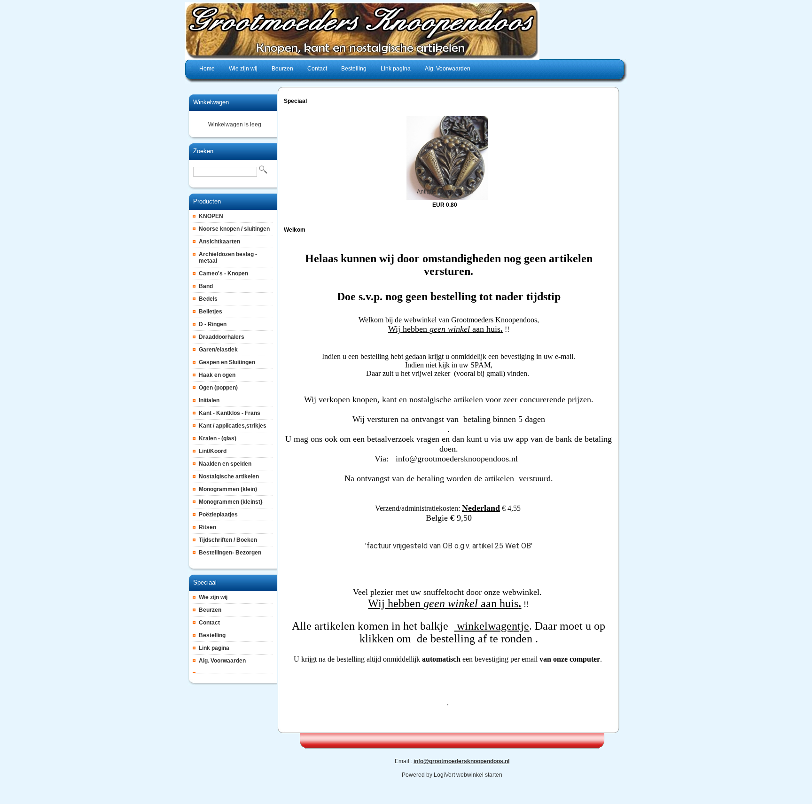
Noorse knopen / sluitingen (234, 229)
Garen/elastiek (218, 349)
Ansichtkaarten (219, 241)
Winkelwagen (211, 102)
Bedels (208, 299)
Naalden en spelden (225, 464)
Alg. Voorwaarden (222, 660)
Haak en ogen (217, 375)
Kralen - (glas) (217, 438)
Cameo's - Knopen (223, 273)
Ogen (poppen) (218, 387)
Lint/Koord (212, 451)
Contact (209, 622)
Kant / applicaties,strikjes (232, 425)
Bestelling (212, 635)
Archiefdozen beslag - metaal (228, 257)
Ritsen (207, 527)
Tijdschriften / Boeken (228, 540)
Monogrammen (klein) (228, 489)
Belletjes (210, 311)
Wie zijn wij (213, 597)
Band (206, 286)
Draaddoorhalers (221, 337)
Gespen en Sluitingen (227, 362)
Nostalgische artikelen (229, 476)
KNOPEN (211, 216)
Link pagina (214, 648)
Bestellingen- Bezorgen (230, 552)
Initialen (209, 400)
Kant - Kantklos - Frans (229, 413)
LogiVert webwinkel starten (468, 775)
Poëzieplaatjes (218, 514)
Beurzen (210, 610)
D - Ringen (212, 324)
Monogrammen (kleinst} (231, 502)
